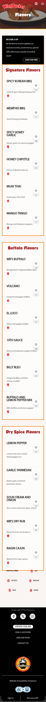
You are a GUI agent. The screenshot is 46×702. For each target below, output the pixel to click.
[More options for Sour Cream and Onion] (36, 502)
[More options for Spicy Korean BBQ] (36, 86)
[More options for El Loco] (36, 318)
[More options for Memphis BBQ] (36, 113)
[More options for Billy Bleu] (36, 372)
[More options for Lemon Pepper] (36, 447)
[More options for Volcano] (36, 290)
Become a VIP (32, 698)
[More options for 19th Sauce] (36, 345)
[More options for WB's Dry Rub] (36, 526)
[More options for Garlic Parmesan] (36, 475)
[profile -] (36, 3)
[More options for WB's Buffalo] (36, 263)
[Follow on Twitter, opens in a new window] (23, 616)
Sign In (11, 698)
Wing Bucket (23, 664)
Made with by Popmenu (18, 610)
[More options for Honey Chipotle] (36, 164)
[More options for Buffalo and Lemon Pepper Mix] (36, 402)
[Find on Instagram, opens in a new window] (32, 616)
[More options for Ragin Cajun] (36, 553)
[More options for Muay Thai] (36, 191)
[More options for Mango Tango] (36, 218)
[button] (23, 89)
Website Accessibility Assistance (23, 681)
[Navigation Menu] (42, 4)
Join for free (31, 60)
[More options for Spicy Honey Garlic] (36, 137)
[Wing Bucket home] (13, 6)
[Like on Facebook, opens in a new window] (13, 616)
